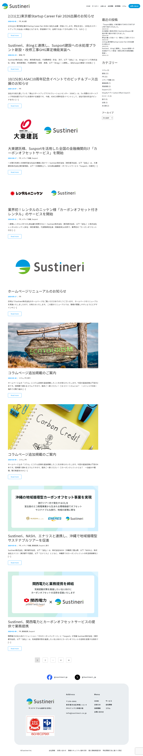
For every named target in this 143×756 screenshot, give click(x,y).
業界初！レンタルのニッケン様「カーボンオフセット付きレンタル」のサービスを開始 (53, 211)
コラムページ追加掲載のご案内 (32, 372)
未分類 (24, 21)
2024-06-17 (12, 158)
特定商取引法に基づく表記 (112, 750)
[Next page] (68, 660)
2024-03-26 (12, 378)
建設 (20, 55)
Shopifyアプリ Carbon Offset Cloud (115, 93)
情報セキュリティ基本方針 (77, 750)
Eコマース (105, 96)
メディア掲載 (26, 158)
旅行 (28, 378)
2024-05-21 (12, 219)
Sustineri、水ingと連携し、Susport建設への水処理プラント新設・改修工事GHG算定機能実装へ (52, 47)
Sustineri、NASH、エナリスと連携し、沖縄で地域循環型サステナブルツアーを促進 (52, 538)
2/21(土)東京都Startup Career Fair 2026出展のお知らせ (51, 15)
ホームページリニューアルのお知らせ (37, 291)
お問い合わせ (134, 6)
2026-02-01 (12, 21)
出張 (103, 102)
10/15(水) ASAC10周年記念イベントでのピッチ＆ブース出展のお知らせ (53, 81)
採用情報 (117, 6)
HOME (88, 6)
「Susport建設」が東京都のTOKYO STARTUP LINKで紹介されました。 (118, 25)
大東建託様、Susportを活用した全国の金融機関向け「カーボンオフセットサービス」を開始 (52, 150)
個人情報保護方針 (94, 750)
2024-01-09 (12, 631)
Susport (35, 158)
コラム (124, 6)
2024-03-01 (12, 545)
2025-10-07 (12, 89)
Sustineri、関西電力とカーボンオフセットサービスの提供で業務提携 (51, 623)
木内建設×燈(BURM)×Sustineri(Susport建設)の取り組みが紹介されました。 (117, 32)
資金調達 (105, 86)
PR (20, 21)
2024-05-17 (12, 296)
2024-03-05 (12, 460)
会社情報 (110, 6)
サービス (95, 6)
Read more (15, 35)
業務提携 (35, 545)
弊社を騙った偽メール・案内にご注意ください (118, 37)
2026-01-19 (12, 55)
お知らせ (103, 6)
